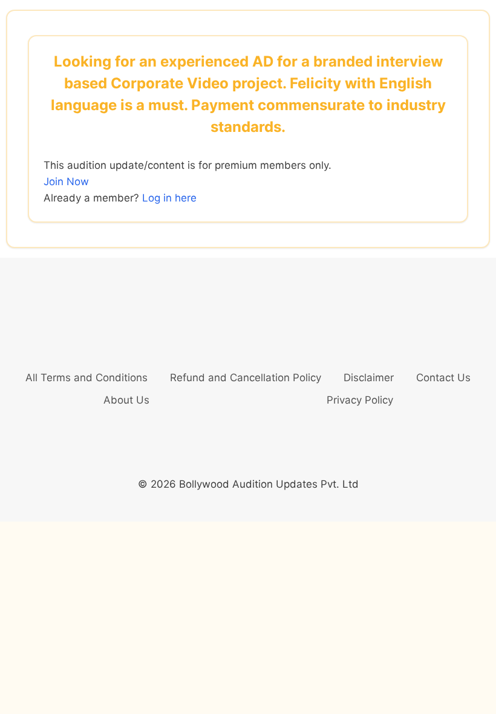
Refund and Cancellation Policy (245, 378)
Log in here (169, 198)
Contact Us (443, 378)
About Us (126, 400)
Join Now (66, 181)
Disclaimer (369, 378)
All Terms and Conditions (86, 378)
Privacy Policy (360, 400)
